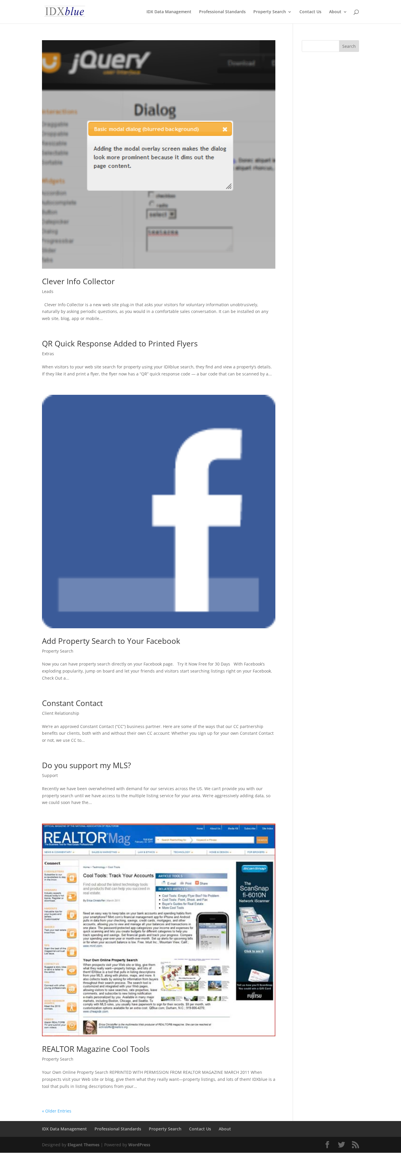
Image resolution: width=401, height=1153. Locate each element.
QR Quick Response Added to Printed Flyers (120, 343)
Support (50, 775)
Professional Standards (222, 12)
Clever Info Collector (78, 281)
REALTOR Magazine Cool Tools (95, 1049)
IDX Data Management (168, 12)
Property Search (269, 12)
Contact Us (310, 12)
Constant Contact (72, 703)
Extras (48, 353)
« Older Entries (56, 1111)
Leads (47, 291)
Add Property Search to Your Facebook (111, 641)
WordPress (139, 1144)
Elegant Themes (84, 1144)
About (335, 12)
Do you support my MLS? (86, 765)
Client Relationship (60, 713)
